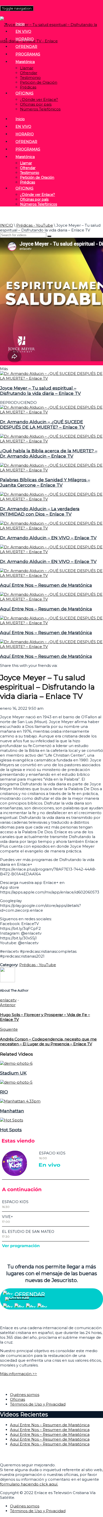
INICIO (6, 225)
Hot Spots (11, 1129)
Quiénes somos (24, 1394)
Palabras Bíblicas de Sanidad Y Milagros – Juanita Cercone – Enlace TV (45, 482)
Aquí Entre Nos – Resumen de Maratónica (46, 585)
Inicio (20, 24)
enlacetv (8, 1000)
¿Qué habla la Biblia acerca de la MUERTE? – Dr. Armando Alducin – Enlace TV (48, 453)
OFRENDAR (26, 46)
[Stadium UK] (16, 1063)
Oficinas (17, 1399)
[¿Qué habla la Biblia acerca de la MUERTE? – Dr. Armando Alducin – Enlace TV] (51, 441)
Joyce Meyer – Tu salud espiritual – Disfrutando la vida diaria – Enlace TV (40, 390)
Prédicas (28, 87)
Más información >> (18, 1373)
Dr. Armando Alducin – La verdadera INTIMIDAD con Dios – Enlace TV (40, 511)
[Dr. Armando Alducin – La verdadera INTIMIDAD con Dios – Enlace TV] (51, 499)
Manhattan (12, 1110)
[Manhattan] (20, 1101)
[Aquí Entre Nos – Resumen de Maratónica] (51, 575)
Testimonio (30, 77)
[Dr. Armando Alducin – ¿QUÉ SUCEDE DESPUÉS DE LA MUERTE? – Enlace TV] (51, 412)
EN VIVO (23, 31)
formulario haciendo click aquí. (29, 1484)
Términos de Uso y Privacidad (38, 1404)
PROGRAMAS (28, 54)
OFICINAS (25, 93)
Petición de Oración (38, 82)
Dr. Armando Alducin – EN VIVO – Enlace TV (48, 537)
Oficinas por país (36, 104)
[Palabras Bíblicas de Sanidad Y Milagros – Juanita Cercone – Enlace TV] (51, 470)
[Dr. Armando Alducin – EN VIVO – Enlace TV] (51, 528)
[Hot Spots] (11, 1120)
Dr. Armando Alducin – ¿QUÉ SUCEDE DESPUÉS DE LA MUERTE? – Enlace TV (42, 424)
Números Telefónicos (40, 109)
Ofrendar (28, 72)
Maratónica (25, 62)
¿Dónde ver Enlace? (39, 99)
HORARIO (25, 39)
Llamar (26, 68)
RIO (4, 1091)
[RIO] (16, 1082)
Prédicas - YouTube (34, 225)
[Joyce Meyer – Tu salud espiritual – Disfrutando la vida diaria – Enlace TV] (51, 378)
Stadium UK (13, 1073)
